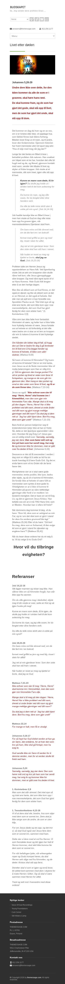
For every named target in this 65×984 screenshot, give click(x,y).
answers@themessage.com (24, 29)
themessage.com (34, 977)
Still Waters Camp (19, 916)
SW (42, 19)
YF (37, 19)
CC (47, 19)
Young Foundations (20, 909)
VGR (32, 19)
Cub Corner (16, 912)
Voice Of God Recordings (22, 905)
